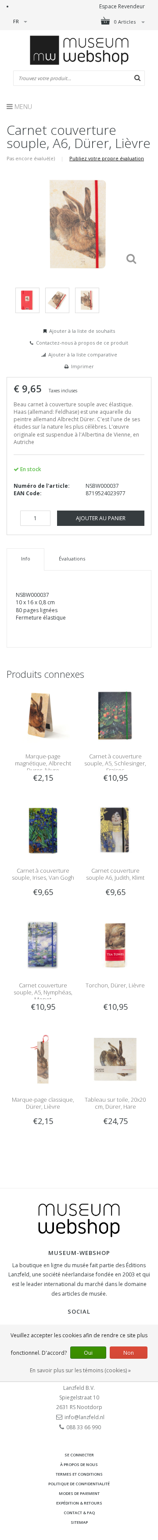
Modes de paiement (79, 1493)
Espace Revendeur (122, 6)
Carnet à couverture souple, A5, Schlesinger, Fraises (115, 763)
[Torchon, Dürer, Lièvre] (115, 944)
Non (128, 1353)
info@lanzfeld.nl (84, 1417)
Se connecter (79, 1455)
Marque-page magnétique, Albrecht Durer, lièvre (43, 763)
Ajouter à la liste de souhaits (82, 331)
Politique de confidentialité (79, 1484)
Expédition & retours (79, 1503)
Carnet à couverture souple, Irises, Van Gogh (43, 874)
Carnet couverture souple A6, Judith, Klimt (115, 874)
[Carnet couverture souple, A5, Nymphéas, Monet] (43, 944)
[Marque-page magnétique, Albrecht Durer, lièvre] (43, 715)
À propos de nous (79, 1464)
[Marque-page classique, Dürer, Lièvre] (43, 1058)
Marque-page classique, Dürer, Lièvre (43, 1103)
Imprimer (82, 366)
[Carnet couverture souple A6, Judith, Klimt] (115, 830)
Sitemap (79, 1522)
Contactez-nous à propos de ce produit (82, 342)
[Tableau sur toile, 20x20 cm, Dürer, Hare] (115, 1058)
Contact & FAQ (79, 1512)
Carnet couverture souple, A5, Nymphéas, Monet (43, 992)
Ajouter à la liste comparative (82, 354)
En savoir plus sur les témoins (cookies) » (80, 1370)
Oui (88, 1353)
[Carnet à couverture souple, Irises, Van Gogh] (43, 830)
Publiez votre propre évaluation (106, 158)
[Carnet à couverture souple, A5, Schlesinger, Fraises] (115, 715)
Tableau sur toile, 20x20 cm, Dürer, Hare (115, 1103)
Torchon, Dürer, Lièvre (115, 985)
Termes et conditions (79, 1474)
